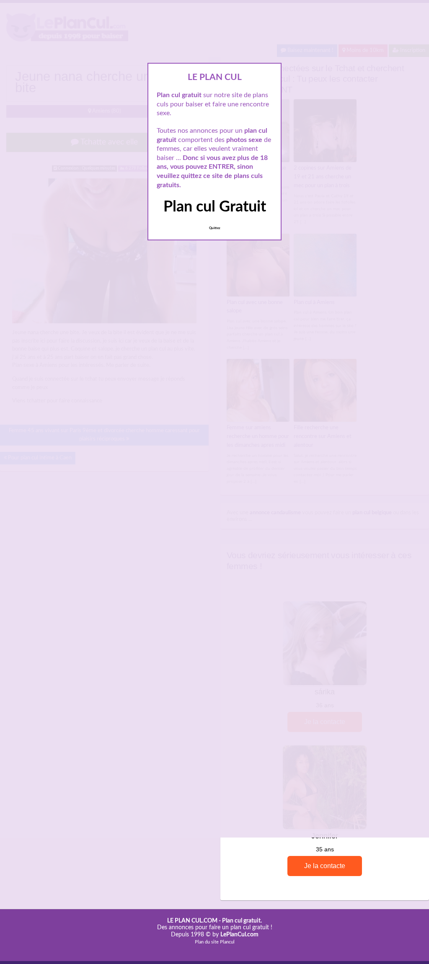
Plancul (227, 942)
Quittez (214, 228)
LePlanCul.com (239, 935)
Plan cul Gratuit (214, 206)
